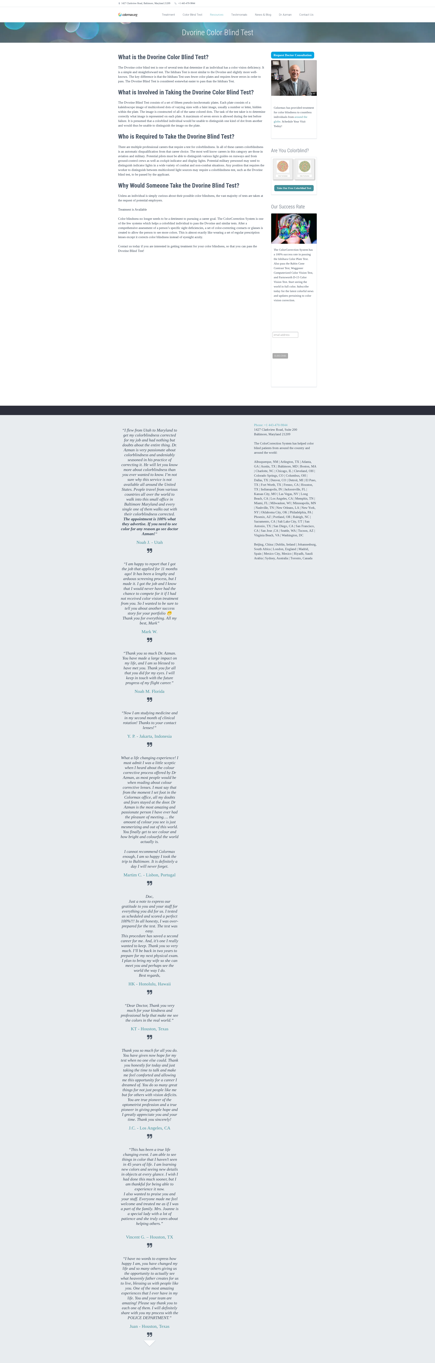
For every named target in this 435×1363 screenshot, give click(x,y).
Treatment (168, 14)
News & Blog (263, 14)
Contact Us (306, 14)
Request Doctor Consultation (293, 55)
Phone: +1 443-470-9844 (271, 425)
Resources (216, 14)
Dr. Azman (285, 14)
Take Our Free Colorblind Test (294, 188)
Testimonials (239, 14)
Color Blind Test (192, 14)
